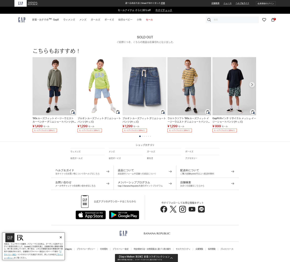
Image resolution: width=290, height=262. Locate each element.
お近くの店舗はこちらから (192, 186)
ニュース (228, 3)
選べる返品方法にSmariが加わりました (145, 3)
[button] (265, 3)
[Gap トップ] (19, 19)
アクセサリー (191, 158)
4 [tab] (146, 136)
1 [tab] (140, 136)
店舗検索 (215, 3)
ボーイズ (189, 152)
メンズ (112, 152)
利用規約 (104, 249)
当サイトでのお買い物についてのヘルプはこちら (77, 174)
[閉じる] (60, 237)
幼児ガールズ (76, 158)
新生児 (150, 158)
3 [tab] (144, 136)
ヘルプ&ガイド (242, 3)
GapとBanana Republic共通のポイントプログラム (140, 186)
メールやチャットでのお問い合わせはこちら (75, 186)
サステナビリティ (183, 249)
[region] (33, 246)
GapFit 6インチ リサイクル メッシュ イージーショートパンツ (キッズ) (234, 120)
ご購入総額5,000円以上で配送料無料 (197, 174)
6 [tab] (150, 136)
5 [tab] (148, 136)
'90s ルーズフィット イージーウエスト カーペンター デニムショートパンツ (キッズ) (53, 120)
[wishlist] (264, 19)
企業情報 (199, 249)
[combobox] (232, 19)
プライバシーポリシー (86, 249)
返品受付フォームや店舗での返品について (137, 174)
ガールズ (151, 152)
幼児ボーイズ (115, 158)
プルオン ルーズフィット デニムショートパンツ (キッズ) (99, 120)
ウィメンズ (75, 152)
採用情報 (211, 249)
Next (252, 84)
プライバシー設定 (121, 249)
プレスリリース (226, 249)
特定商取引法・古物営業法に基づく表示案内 (152, 249)
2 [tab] (142, 136)
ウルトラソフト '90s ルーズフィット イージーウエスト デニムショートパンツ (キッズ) (188, 120)
